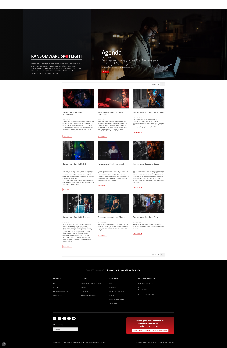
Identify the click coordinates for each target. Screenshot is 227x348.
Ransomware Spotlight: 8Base (146, 164)
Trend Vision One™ (95, 270)
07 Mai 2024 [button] (100, 169)
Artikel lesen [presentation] (66, 136)
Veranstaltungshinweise (116, 299)
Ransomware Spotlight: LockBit (111, 164)
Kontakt (83, 287)
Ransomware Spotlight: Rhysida (76, 217)
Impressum (112, 287)
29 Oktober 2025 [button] (66, 119)
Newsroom (56, 287)
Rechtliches (66, 342)
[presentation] (78, 99)
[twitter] (64, 318)
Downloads (84, 291)
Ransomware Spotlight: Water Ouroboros (111, 113)
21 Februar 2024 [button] (66, 222)
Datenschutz (56, 342)
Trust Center (113, 303)
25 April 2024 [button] (136, 169)
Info (110, 283)
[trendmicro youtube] (74, 318)
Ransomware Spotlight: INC (74, 164)
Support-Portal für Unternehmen (91, 283)
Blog (54, 283)
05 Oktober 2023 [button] (137, 222)
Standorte (112, 295)
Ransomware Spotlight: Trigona (111, 217)
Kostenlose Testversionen (88, 295)
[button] (65, 329)
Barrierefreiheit (77, 342)
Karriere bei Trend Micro (116, 291)
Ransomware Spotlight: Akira (145, 217)
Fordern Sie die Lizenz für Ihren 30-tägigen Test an (149, 330)
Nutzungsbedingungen (92, 342)
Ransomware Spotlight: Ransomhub (148, 112)
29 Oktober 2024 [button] (66, 169)
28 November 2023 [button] (102, 222)
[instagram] (69, 318)
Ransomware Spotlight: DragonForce (73, 113)
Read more (105, 71)
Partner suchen (57, 295)
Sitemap (103, 342)
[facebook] (59, 318)
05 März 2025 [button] (101, 119)
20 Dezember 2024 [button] (137, 117)
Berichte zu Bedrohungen (60, 291)
